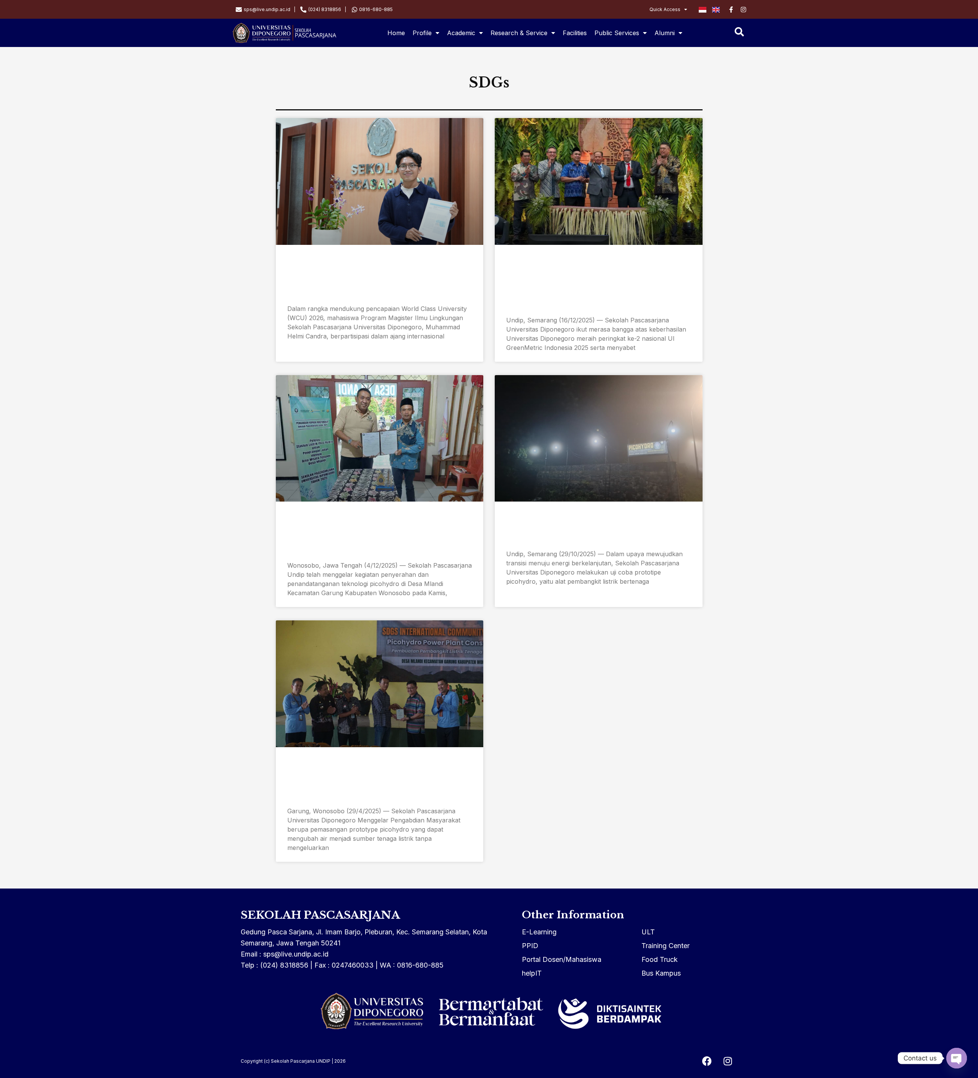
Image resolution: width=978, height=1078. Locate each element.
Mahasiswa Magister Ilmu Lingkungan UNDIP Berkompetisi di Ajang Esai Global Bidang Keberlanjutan (376, 277)
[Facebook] (706, 1060)
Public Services (616, 33)
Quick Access (664, 9)
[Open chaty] (956, 1058)
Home (396, 33)
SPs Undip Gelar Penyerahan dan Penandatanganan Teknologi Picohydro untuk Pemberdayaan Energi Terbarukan (378, 534)
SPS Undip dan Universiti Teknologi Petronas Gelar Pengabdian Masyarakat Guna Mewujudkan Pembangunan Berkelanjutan (377, 779)
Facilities (575, 33)
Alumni (664, 33)
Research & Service (519, 33)
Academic (461, 33)
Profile (422, 33)
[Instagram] (727, 1060)
